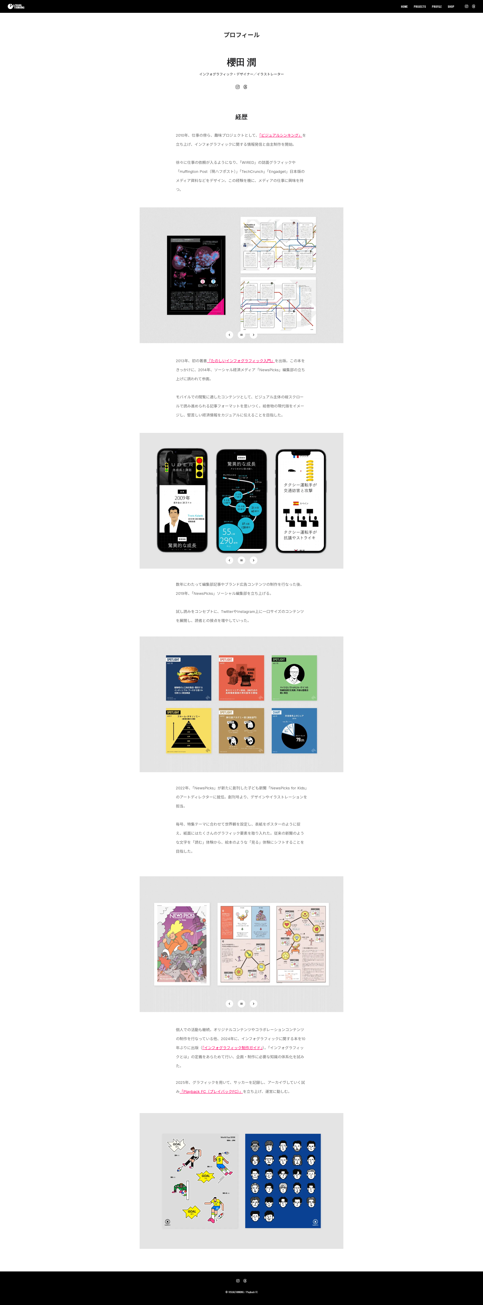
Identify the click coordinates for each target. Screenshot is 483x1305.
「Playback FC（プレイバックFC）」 (211, 1091)
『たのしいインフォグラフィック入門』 (241, 361)
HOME (404, 6)
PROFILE (437, 6)
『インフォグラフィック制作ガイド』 (232, 1048)
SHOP (451, 6)
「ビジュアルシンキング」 (280, 135)
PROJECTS (420, 6)
